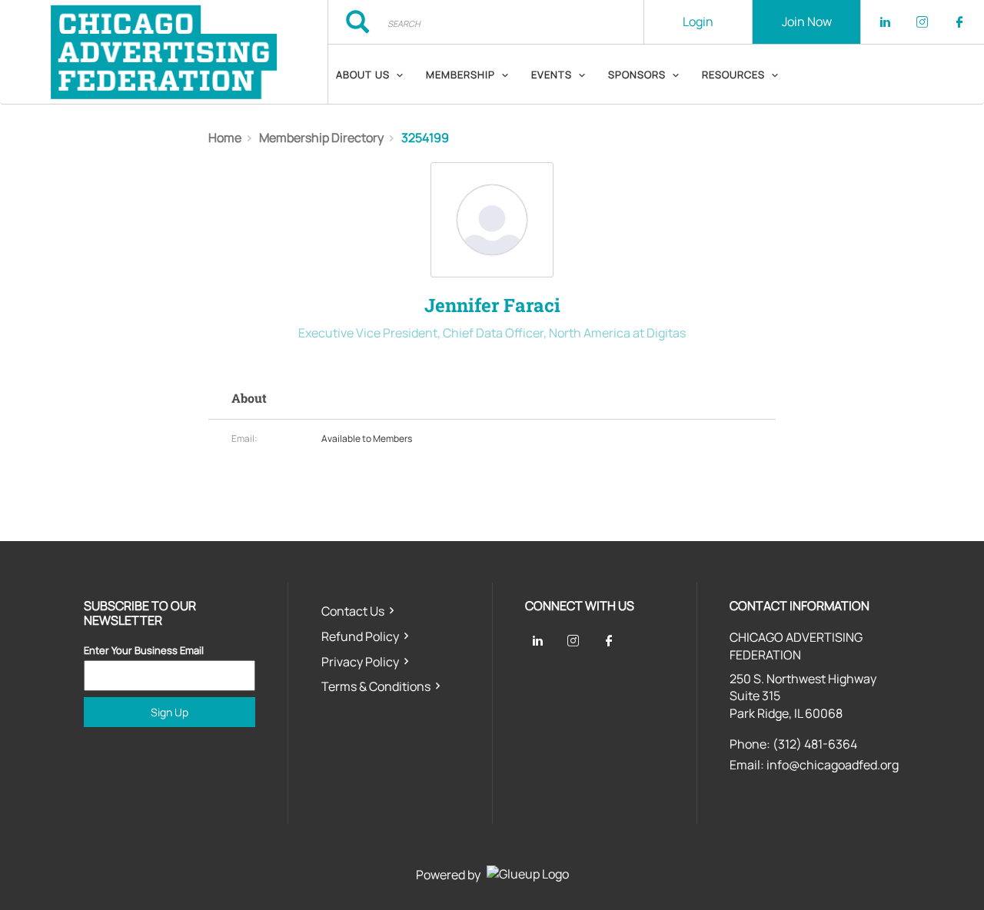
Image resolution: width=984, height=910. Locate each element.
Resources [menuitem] (733, 74)
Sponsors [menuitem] (637, 74)
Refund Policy (360, 636)
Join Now (807, 21)
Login (698, 21)
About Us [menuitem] (363, 74)
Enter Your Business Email (144, 650)
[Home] (164, 52)
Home (224, 137)
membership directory (321, 137)
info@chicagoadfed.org (832, 764)
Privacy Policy (360, 661)
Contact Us (352, 611)
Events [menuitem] (551, 74)
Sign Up (169, 712)
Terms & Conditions (375, 686)
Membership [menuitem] (460, 74)
